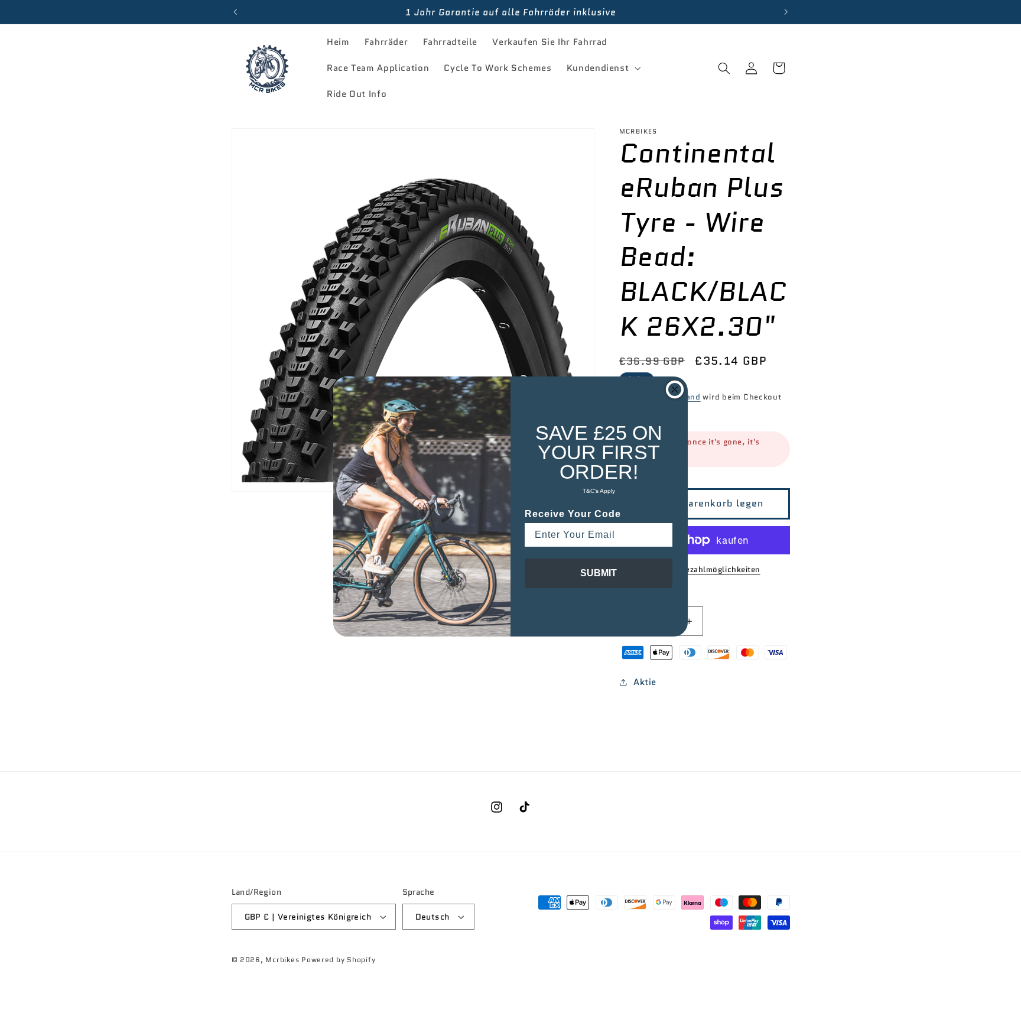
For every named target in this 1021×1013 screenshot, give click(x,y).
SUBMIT (598, 573)
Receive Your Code (573, 514)
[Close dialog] (675, 389)
